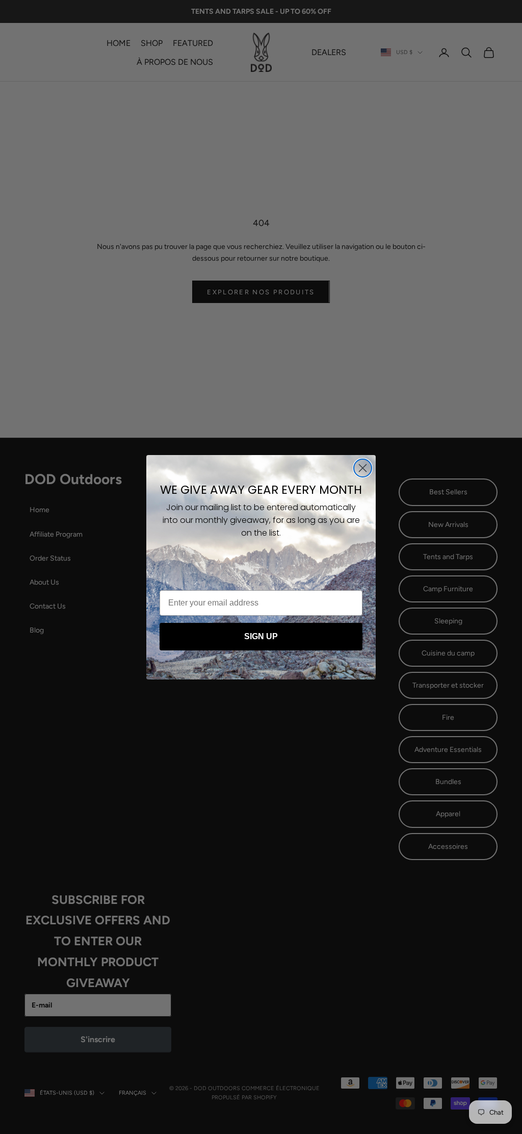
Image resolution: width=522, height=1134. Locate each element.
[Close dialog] (363, 468)
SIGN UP (261, 636)
